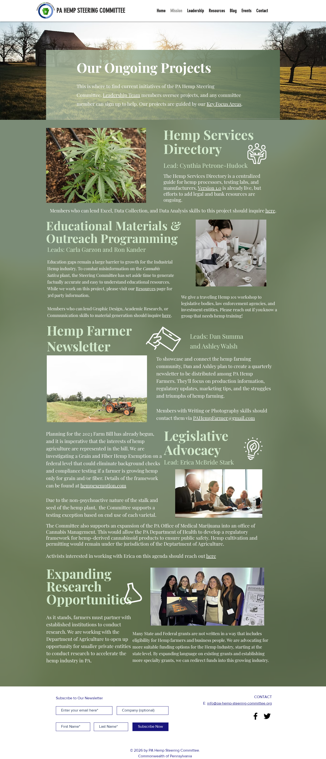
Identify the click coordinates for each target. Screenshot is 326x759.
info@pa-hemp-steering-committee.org (239, 703)
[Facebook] (255, 716)
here (270, 210)
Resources (146, 288)
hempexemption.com (103, 485)
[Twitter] (267, 716)
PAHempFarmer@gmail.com (224, 418)
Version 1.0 (209, 187)
